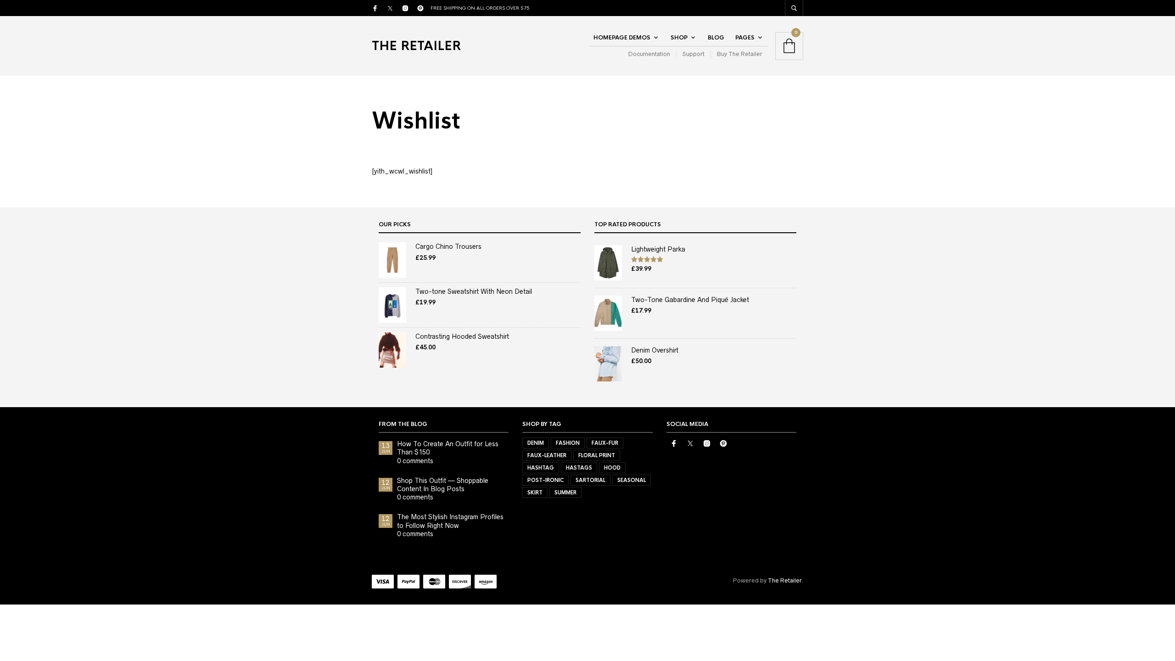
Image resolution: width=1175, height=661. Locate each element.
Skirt (535, 492)
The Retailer (416, 46)
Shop (679, 37)
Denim (535, 443)
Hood (612, 468)
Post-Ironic (545, 480)
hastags (579, 468)
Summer (565, 492)
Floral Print (596, 455)
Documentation (649, 53)
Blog (716, 37)
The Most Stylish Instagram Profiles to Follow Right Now (450, 521)
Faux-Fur (605, 443)
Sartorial (590, 480)
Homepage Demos (621, 37)
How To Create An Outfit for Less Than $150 (447, 448)
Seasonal (631, 480)
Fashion (568, 443)
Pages (745, 37)
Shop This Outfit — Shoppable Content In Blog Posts (442, 485)
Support (694, 53)
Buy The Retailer (739, 53)
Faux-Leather (546, 455)
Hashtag (540, 468)
